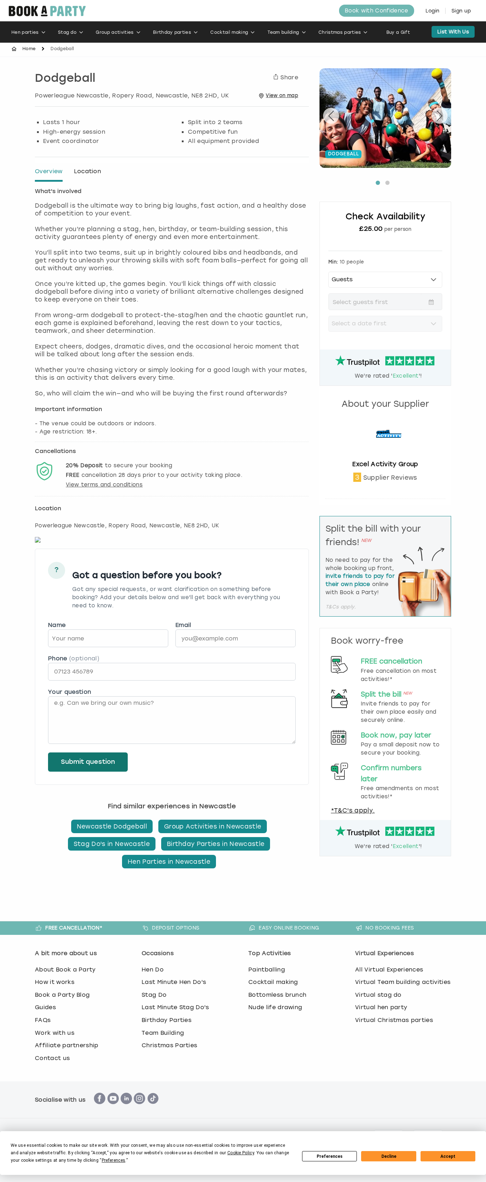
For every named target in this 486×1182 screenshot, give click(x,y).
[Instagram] (139, 1107)
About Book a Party (65, 969)
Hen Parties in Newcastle (169, 861)
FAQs (43, 1020)
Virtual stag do (378, 994)
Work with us (54, 1032)
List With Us (453, 32)
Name (56, 625)
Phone (73, 658)
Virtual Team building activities (402, 982)
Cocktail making (229, 32)
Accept (447, 1156)
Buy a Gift (398, 32)
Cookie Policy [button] (240, 1152)
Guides (45, 1007)
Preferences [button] (114, 1160)
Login (433, 11)
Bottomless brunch (277, 994)
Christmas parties (339, 32)
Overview (49, 171)
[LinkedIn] (126, 1107)
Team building (283, 32)
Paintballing (266, 969)
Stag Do (154, 994)
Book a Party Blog (62, 994)
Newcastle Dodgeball (112, 826)
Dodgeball (65, 79)
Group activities (114, 32)
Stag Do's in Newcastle (112, 843)
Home (29, 48)
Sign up (461, 11)
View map (282, 95)
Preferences (330, 1156)
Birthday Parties (166, 1020)
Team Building (163, 1032)
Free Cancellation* (73, 928)
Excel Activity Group (385, 464)
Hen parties (25, 32)
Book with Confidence (376, 10)
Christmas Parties (169, 1045)
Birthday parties (172, 32)
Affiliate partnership (67, 1045)
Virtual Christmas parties (394, 1020)
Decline (388, 1156)
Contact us (52, 1058)
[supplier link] (385, 456)
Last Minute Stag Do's (175, 1007)
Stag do (67, 32)
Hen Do (153, 969)
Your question (69, 691)
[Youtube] (113, 1107)
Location (87, 171)
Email (183, 625)
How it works (54, 982)
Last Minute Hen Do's (174, 982)
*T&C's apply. (353, 810)
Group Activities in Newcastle (212, 826)
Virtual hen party (381, 1007)
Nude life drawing (275, 1007)
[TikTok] (153, 1107)
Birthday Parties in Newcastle (215, 843)
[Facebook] (99, 1107)
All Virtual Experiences (389, 969)
